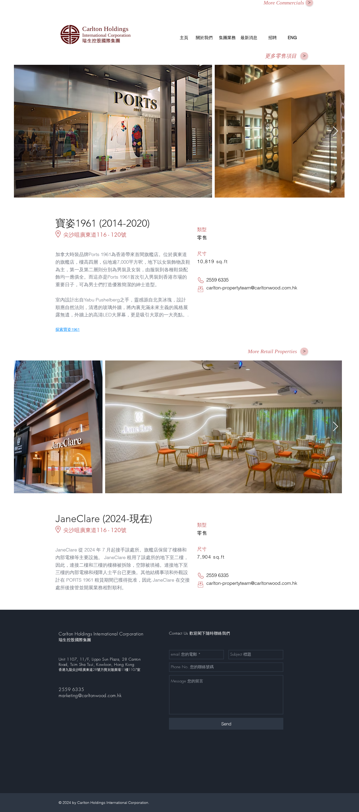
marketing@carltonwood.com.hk (90, 695)
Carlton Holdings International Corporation (101, 634)
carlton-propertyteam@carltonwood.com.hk (251, 288)
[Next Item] (335, 131)
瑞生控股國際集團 (75, 640)
